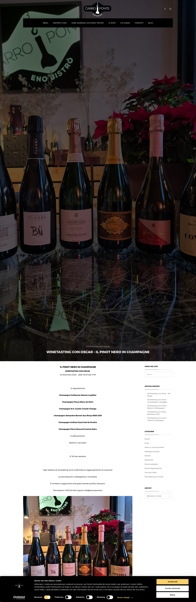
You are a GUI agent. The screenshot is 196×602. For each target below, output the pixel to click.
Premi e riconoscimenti (154, 447)
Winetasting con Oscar (98, 347)
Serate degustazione (153, 468)
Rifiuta (172, 595)
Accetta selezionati (172, 588)
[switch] (68, 597)
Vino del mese (151, 472)
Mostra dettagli (123, 597)
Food (147, 443)
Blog (150, 23)
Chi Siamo (125, 23)
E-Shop (112, 23)
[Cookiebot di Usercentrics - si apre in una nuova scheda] (19, 597)
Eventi (147, 439)
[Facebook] (165, 8)
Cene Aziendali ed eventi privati (87, 23)
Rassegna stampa (152, 451)
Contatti (139, 23)
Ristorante (149, 460)
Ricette (148, 456)
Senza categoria (151, 464)
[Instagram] (170, 8)
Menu (45, 23)
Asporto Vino (60, 23)
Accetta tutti (172, 582)
